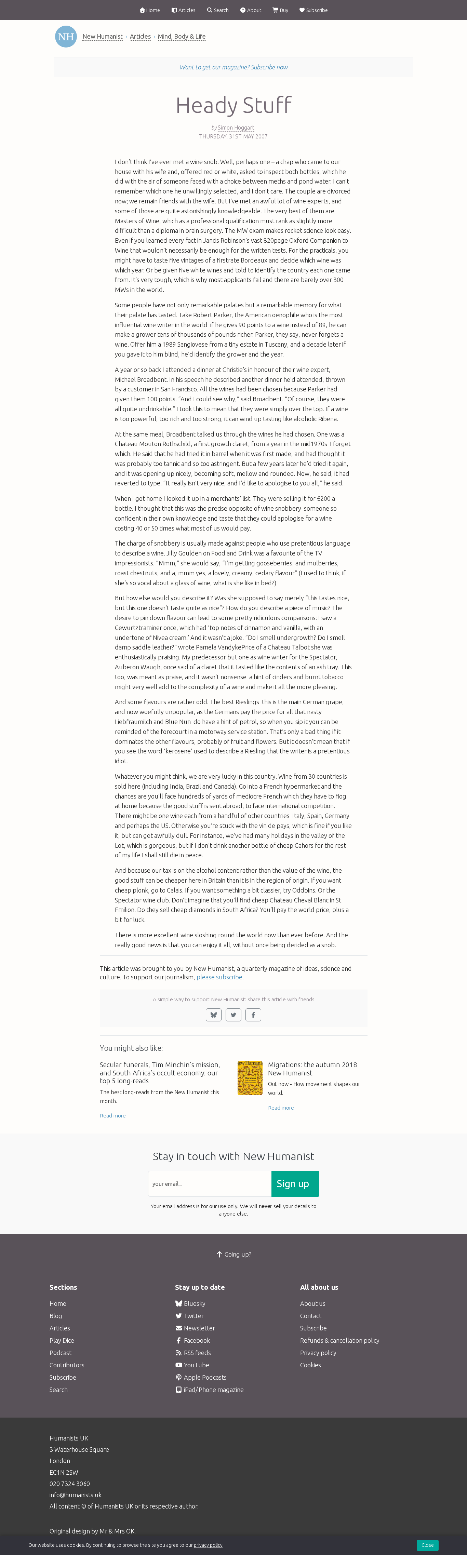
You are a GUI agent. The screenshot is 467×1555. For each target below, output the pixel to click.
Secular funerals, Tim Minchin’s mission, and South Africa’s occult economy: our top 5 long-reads (160, 1073)
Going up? (237, 1254)
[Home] (66, 37)
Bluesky (194, 1303)
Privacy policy (318, 1352)
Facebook (196, 1340)
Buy (283, 10)
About (254, 10)
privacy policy (208, 1545)
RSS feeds (197, 1352)
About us (312, 1303)
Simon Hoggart (236, 127)
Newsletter (199, 1328)
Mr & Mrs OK (116, 1531)
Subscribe (316, 10)
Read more (113, 1115)
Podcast (60, 1352)
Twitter (193, 1315)
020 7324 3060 (70, 1483)
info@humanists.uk (76, 1494)
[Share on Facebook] (253, 1014)
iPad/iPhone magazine (213, 1389)
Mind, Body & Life (182, 36)
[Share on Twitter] (233, 1014)
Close (428, 1545)
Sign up (293, 1183)
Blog (56, 1315)
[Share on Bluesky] (214, 1014)
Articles (186, 10)
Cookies (310, 1365)
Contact (310, 1315)
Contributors (67, 1365)
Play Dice (62, 1340)
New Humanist (102, 36)
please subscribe (219, 977)
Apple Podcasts (205, 1377)
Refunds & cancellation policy (339, 1340)
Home (152, 10)
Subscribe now (269, 67)
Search (221, 10)
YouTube (196, 1365)
